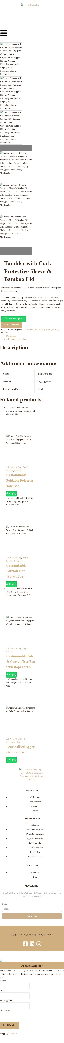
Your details (5, 1010)
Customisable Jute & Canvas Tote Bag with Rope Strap (20, 661)
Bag (19, 467)
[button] (13, 318)
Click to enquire (15, 318)
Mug (57, 330)
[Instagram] (38, 943)
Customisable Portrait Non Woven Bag (16, 571)
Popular (17, 471)
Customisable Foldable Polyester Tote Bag (19, 480)
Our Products (32, 790)
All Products (28, 330)
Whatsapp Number (8, 1000)
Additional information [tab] (16, 339)
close (14, 1033)
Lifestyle (50, 330)
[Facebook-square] (25, 943)
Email (4, 904)
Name (3, 981)
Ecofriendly (40, 330)
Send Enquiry (9, 1025)
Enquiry (12, 493)
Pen (18, 742)
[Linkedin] (32, 943)
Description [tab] (11, 336)
